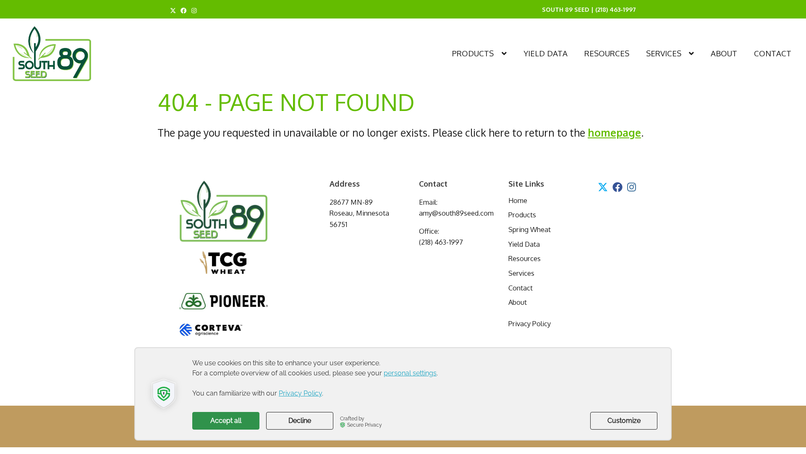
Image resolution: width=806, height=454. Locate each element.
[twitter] (173, 10)
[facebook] (183, 10)
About (724, 53)
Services (663, 53)
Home (517, 200)
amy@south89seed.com (456, 213)
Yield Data (545, 53)
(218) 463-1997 (615, 9)
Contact (772, 53)
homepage (614, 132)
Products (473, 53)
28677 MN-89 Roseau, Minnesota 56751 (359, 213)
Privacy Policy (529, 323)
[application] (403, 394)
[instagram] (194, 10)
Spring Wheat (529, 229)
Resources (606, 53)
